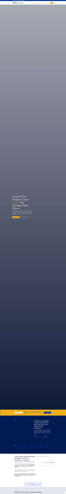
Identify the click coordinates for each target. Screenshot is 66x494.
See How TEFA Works (47, 412)
